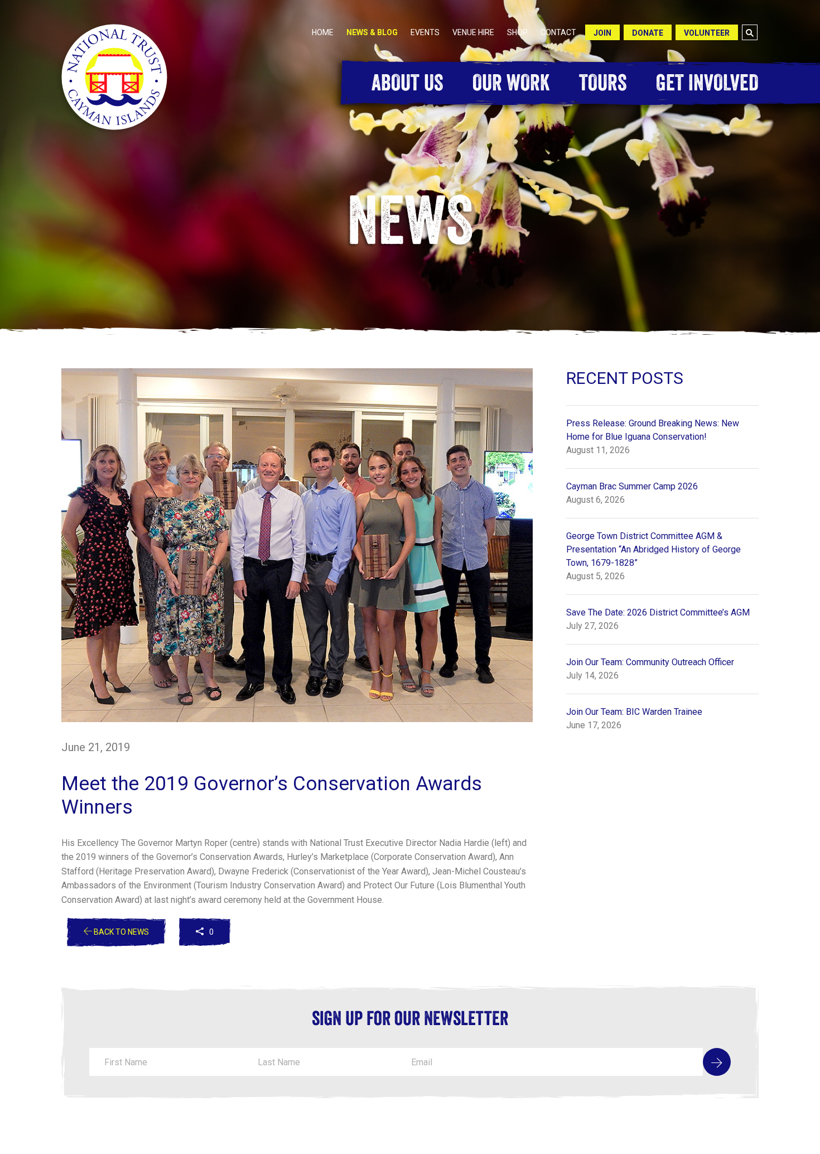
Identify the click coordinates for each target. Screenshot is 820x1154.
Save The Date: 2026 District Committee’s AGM (658, 612)
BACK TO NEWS (120, 931)
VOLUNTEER (707, 32)
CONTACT (558, 32)
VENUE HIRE (473, 32)
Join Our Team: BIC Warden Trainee (634, 711)
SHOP (517, 32)
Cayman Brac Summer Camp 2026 (632, 486)
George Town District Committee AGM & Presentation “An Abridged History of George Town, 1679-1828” (653, 549)
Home (323, 32)
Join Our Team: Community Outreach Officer (650, 662)
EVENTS (425, 32)
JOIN (602, 32)
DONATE (647, 32)
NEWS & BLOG (372, 32)
